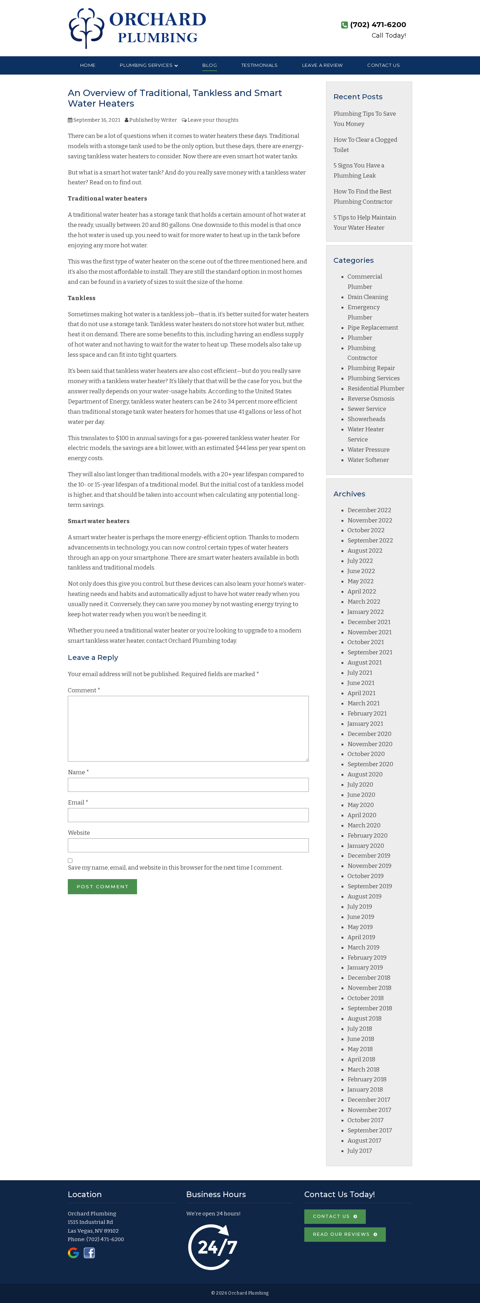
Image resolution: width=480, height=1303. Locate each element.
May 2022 (361, 581)
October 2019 (366, 876)
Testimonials (259, 65)
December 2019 (369, 855)
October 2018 (366, 998)
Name (78, 772)
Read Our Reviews (341, 1234)
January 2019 (365, 967)
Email (78, 802)
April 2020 (362, 815)
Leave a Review (322, 65)
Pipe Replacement (373, 327)
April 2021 (361, 693)
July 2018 (360, 1028)
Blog (209, 65)
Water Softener (368, 460)
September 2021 (370, 652)
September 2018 (370, 1008)
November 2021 (369, 632)
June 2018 (361, 1039)
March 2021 (364, 703)
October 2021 (366, 642)
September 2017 (370, 1130)
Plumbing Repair (371, 368)
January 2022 (366, 612)
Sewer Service (367, 409)
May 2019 (360, 927)
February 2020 (368, 835)
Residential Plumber (376, 388)
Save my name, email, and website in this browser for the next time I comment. (175, 867)
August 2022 (365, 550)
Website (79, 833)
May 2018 (360, 1049)
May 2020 (361, 805)
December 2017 (369, 1100)
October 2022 (366, 530)
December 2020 (369, 734)
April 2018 (361, 1059)
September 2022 (370, 540)
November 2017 (369, 1110)
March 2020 (364, 825)
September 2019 (370, 886)
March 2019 (364, 947)
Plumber (360, 338)
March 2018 (364, 1069)
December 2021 (369, 622)
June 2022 (361, 571)
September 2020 (370, 764)
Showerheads (366, 419)
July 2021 (360, 672)
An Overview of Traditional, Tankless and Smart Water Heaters (175, 98)
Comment (84, 690)
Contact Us (383, 65)
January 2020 (366, 846)
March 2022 (364, 601)
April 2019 (361, 937)
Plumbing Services (146, 65)
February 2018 (367, 1079)
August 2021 (365, 662)
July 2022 (360, 561)
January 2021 (365, 723)
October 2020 (366, 754)
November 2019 (369, 866)
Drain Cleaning (368, 297)
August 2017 (365, 1140)
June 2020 (361, 795)
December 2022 (369, 510)
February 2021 (367, 713)
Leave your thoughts (213, 120)
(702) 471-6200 (105, 1239)
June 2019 (361, 917)
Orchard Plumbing (194, 640)
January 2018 (365, 1089)
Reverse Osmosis (371, 398)
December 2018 (369, 977)
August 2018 (365, 1018)
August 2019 (365, 896)
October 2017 (366, 1120)
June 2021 (361, 683)
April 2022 (362, 591)
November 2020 (370, 744)
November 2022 (370, 520)
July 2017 (360, 1151)
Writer (169, 120)
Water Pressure (369, 449)
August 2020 (365, 774)
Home (88, 65)
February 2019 (367, 957)
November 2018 (369, 988)
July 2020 (360, 784)
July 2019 (360, 906)
